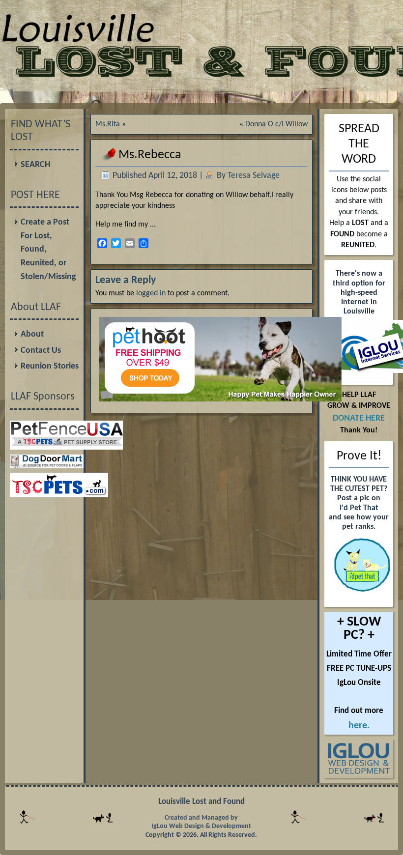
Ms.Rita (107, 124)
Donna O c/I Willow (276, 124)
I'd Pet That (359, 508)
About (32, 334)
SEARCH (35, 165)
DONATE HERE (359, 418)
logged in (151, 293)
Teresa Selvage (254, 175)
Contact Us (41, 350)
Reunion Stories (50, 366)
